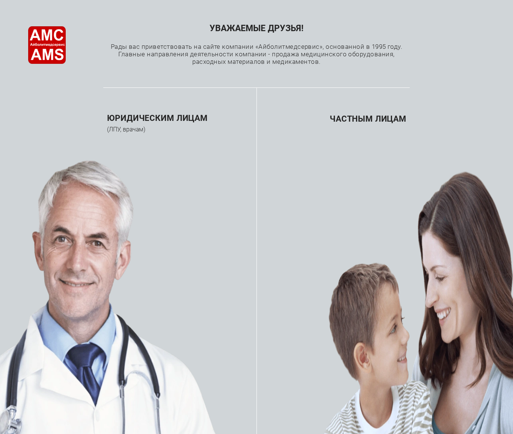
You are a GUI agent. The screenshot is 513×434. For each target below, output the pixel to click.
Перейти (140, 165)
